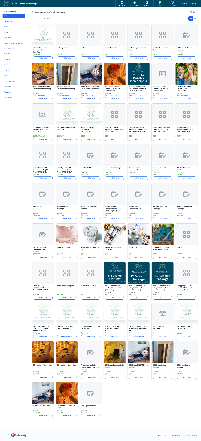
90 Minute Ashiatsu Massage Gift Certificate (41, 50)
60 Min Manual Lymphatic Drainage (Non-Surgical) (113, 209)
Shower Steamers (136, 247)
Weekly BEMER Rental (42, 406)
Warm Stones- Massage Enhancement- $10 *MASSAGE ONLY (43, 170)
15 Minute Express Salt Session (114, 366)
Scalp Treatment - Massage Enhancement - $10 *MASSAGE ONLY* (114, 129)
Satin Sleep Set (63, 247)
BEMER (6, 70)
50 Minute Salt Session (66, 365)
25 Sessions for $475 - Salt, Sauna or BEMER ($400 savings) (162, 288)
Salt (5, 65)
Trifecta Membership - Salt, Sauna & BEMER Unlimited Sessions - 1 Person (138, 89)
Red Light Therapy (88, 406)
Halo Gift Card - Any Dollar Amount (65, 327)
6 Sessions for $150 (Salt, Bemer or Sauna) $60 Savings (114, 288)
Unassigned (8, 98)
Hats (83, 48)
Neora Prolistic (111, 48)
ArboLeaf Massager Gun (66, 286)
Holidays (7, 59)
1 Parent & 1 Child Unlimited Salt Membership (184, 89)
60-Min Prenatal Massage (159, 169)
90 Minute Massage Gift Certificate (90, 327)
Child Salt (7, 87)
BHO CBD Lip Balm (88, 286)
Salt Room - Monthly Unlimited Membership (42, 88)
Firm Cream (181, 247)
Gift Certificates (9, 49)
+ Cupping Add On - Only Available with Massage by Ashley (185, 288)
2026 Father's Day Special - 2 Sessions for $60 (114, 328)
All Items (7, 16)
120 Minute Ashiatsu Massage (161, 208)
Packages (7, 38)
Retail (6, 32)
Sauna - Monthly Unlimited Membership (66, 88)
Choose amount (66, 337)
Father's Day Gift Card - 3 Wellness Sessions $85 (138, 328)
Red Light (7, 92)
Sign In (184, 4)
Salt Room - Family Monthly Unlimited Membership (112, 89)
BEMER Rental (9, 81)
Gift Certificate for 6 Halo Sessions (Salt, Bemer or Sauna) (41, 328)
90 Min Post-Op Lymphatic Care (39, 248)
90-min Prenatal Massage (63, 208)
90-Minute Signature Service (89, 208)
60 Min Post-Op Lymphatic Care (135, 208)
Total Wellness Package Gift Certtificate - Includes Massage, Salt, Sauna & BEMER (90, 129)
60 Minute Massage (89, 168)
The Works (37, 207)
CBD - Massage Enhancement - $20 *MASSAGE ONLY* (41, 288)
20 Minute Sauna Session (159, 366)
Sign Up (193, 4)
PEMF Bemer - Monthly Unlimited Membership (90, 88)
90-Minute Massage (113, 168)
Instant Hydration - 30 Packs (137, 49)
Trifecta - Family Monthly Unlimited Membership (160, 89)
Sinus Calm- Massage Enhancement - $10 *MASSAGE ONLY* (161, 129)
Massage (7, 27)
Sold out (115, 257)
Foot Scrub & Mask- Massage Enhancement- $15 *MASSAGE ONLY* (138, 129)
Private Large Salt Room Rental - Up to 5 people (90, 367)
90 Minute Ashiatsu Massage (184, 208)
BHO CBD (7, 54)
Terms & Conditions (191, 435)
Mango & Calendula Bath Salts (113, 248)
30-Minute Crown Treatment (184, 169)
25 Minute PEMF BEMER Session (138, 366)
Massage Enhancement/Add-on (14, 43)
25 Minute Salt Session (42, 365)
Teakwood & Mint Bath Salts (90, 248)
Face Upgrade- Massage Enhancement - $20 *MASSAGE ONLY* (67, 170)
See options (67, 257)
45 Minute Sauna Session (183, 366)
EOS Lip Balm (62, 48)
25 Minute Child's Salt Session (66, 407)
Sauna (6, 76)
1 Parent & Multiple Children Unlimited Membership (41, 129)
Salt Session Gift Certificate (184, 327)
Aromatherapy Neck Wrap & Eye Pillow (161, 248)
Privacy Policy (176, 435)
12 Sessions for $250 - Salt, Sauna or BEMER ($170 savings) (138, 288)
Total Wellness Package (159, 327)
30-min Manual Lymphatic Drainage (137, 169)
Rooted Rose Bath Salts (160, 49)
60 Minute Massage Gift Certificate (66, 128)
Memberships (8, 21)
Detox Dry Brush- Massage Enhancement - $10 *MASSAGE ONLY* (186, 129)
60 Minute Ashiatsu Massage (184, 49)
